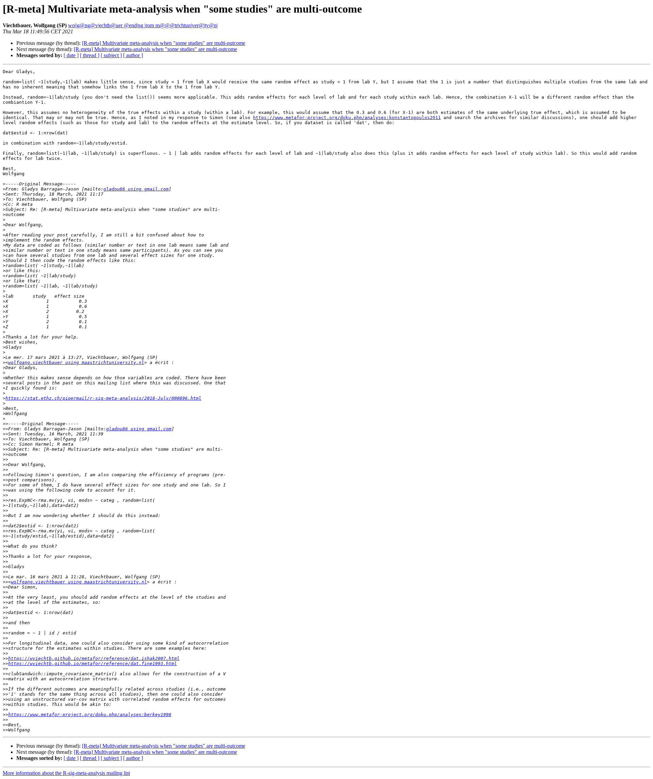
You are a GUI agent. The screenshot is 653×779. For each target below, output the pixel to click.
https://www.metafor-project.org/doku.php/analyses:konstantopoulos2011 (347, 117)
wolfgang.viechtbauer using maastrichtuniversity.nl (76, 362)
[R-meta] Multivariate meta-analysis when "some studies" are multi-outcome (163, 43)
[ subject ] (111, 55)
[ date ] (71, 55)
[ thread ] (89, 55)
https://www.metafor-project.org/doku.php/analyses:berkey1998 (89, 714)
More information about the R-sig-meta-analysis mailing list (66, 773)
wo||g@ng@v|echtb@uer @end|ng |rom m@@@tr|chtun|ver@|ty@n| (143, 25)
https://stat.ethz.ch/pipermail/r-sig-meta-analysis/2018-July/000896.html (103, 398)
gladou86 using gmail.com (136, 189)
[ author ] (133, 55)
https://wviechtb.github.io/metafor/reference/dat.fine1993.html (92, 663)
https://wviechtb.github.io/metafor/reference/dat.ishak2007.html (94, 658)
